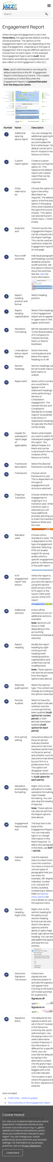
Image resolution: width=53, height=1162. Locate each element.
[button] (46, 14)
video (42, 274)
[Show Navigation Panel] (49, 5)
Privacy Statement (31, 1145)
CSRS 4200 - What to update (23, 1098)
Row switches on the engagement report (29, 1102)
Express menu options (39, 895)
